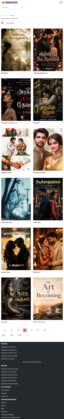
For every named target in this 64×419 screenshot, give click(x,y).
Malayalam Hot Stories (8, 359)
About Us (4, 393)
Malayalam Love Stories (8, 347)
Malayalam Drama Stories (9, 350)
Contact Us (4, 396)
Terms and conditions (7, 414)
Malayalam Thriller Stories (9, 353)
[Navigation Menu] (61, 2)
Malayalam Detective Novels (9, 383)
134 (20, 335)
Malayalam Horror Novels (8, 380)
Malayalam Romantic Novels (9, 369)
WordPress (37, 362)
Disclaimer (4, 411)
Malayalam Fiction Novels (9, 372)
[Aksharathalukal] (9, 2)
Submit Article (5, 390)
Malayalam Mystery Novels (9, 375)
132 (3, 335)
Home (2, 15)
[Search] (22, 7)
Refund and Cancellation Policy (10, 417)
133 (12, 335)
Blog (2, 408)
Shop (7, 15)
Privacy (3, 405)
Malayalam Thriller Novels (9, 378)
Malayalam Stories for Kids (9, 356)
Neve (24, 362)
